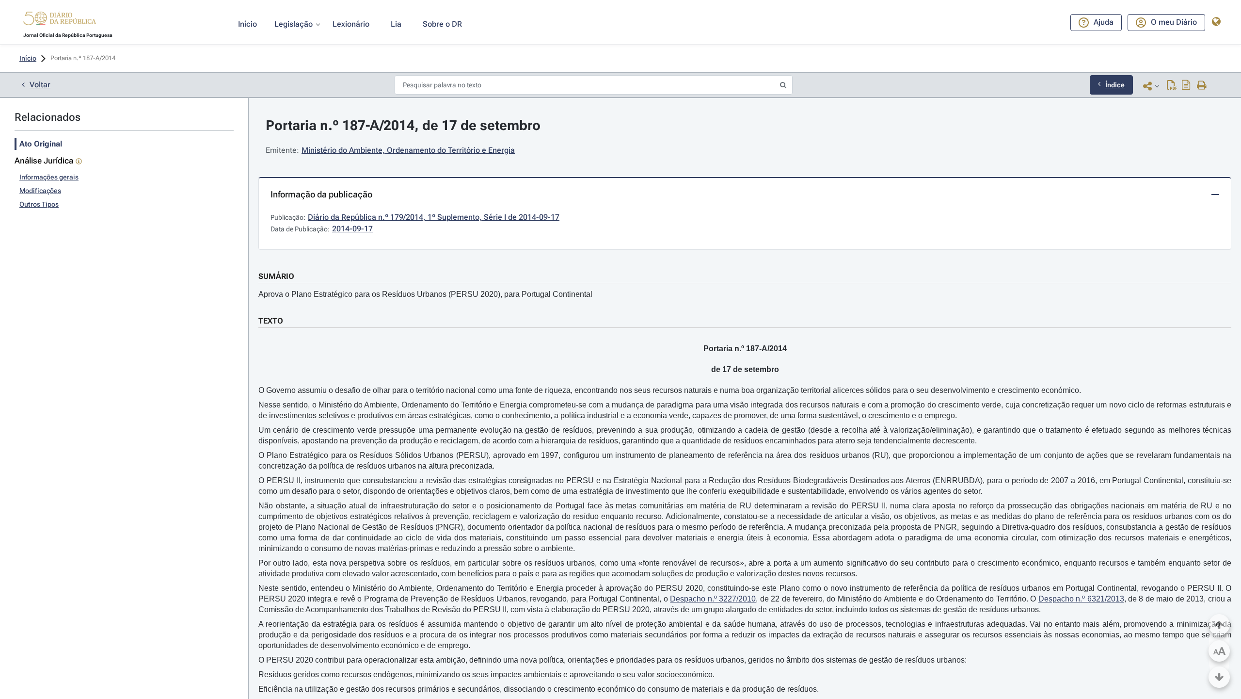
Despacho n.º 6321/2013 (1081, 599)
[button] (59, 20)
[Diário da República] (59, 21)
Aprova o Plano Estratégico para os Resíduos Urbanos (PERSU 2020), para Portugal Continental (425, 294)
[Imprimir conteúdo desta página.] (1202, 86)
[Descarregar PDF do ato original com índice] (1186, 86)
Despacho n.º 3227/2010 (713, 599)
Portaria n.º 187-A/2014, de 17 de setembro (403, 125)
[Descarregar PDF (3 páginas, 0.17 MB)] (1172, 86)
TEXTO (270, 320)
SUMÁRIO (276, 276)
